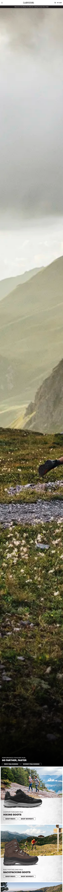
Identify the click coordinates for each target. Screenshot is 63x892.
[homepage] (28, 2)
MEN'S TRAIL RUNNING (11, 764)
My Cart (59, 2)
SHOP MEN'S (11, 819)
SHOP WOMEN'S (28, 819)
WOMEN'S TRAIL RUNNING (31, 764)
